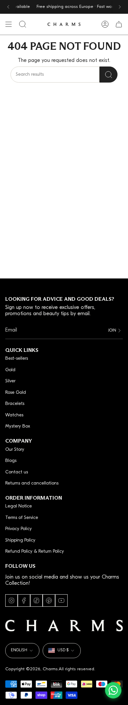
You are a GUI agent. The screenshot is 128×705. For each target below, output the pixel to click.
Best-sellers (16, 358)
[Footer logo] (64, 625)
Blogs (10, 460)
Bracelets (14, 403)
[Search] (108, 75)
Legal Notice (18, 506)
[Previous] (8, 7)
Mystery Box (17, 426)
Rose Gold (15, 392)
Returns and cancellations (31, 483)
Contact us (16, 472)
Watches (14, 415)
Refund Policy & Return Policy (34, 551)
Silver (10, 381)
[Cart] (119, 24)
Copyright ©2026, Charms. (32, 669)
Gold (10, 370)
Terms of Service (21, 517)
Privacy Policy (18, 528)
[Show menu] (8, 24)
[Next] (120, 7)
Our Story (14, 449)
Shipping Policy (20, 540)
